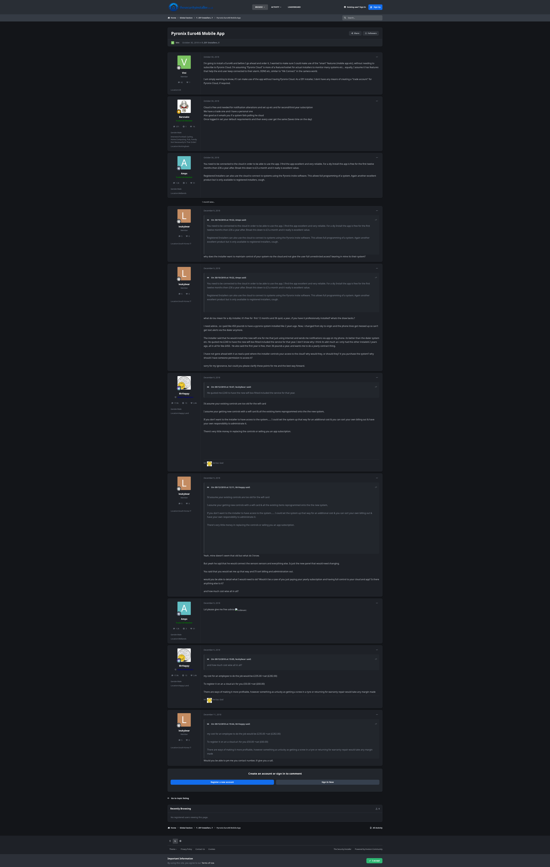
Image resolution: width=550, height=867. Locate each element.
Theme (172, 849)
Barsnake (184, 117)
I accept (376, 860)
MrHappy (184, 393)
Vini (177, 42)
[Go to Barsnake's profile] (184, 106)
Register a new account (222, 782)
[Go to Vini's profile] (172, 42)
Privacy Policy (186, 849)
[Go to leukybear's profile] (184, 216)
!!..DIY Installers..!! (210, 42)
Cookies (211, 849)
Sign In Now (328, 782)
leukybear (184, 226)
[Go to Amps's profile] (184, 163)
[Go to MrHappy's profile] (184, 383)
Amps (184, 173)
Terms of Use (208, 863)
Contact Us (200, 849)
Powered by (368, 849)
